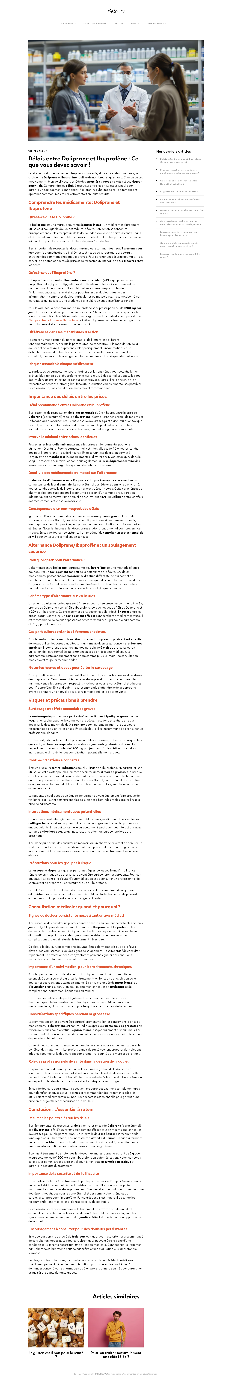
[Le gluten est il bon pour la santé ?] (56, 1327)
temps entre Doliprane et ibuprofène (54, 320)
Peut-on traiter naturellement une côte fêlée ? (116, 1355)
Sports (135, 23)
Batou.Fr (116, 11)
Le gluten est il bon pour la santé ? (179, 192)
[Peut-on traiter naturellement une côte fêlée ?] (116, 1327)
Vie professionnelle (94, 23)
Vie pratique (68, 23)
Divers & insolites (157, 23)
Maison (118, 23)
